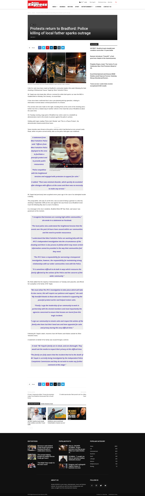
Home (29, 13)
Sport (77, 6)
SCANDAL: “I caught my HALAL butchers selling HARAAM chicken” (76, 458)
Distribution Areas (102, 2)
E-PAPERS (98, 6)
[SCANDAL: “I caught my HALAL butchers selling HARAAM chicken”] (63, 458)
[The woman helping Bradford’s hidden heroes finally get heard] (32, 457)
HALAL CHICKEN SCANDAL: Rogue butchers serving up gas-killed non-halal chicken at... (77, 449)
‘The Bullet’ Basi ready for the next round (46, 463)
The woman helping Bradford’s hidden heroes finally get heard (46, 456)
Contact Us (107, 6)
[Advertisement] (57, 372)
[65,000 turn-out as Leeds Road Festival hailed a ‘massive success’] (57, 413)
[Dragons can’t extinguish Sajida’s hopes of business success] (63, 466)
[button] (116, 2)
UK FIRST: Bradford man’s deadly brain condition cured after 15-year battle (36, 423)
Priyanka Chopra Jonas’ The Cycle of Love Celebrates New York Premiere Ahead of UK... (103, 66)
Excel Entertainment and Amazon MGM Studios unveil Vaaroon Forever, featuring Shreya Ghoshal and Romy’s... (103, 76)
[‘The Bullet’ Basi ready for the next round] (32, 465)
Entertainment (86, 6)
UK (34, 24)
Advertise (110, 2)
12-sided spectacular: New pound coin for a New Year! (72, 395)
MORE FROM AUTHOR (47, 404)
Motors (70, 6)
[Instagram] (96, 485)
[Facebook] (91, 485)
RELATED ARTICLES (34, 404)
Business (62, 6)
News (54, 6)
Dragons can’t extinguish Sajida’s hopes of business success (77, 466)
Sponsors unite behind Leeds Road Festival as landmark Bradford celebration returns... (45, 448)
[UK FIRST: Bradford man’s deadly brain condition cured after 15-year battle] (37, 413)
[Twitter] (101, 485)
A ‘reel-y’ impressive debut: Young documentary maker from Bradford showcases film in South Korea (41, 396)
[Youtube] (105, 485)
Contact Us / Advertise (101, 494)
